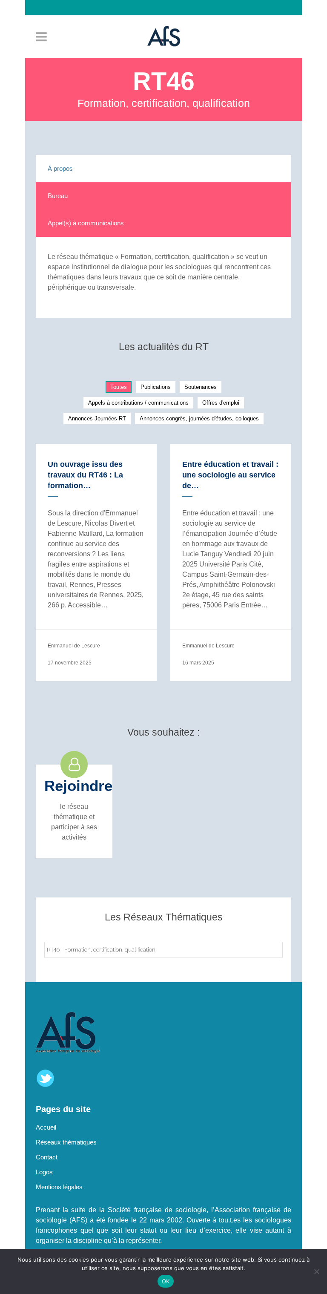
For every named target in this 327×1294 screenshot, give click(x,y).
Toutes (118, 387)
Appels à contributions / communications (138, 403)
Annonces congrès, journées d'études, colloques (199, 418)
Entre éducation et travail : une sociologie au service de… (230, 475)
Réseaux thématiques (66, 1142)
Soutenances (200, 387)
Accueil (46, 1127)
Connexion (167, 22)
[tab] (163, 168)
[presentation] (163, 168)
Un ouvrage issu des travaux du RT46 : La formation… (85, 475)
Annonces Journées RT (97, 418)
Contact (46, 1157)
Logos (44, 1172)
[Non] (316, 1271)
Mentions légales (59, 1186)
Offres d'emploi (220, 403)
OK (166, 1281)
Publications (156, 387)
